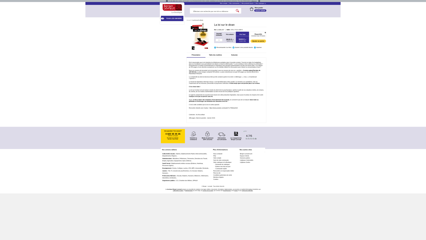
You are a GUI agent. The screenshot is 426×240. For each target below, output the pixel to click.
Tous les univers (174, 18)
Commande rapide (221, 168)
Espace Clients (244, 156)
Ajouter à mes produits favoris (244, 47)
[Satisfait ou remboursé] (193, 133)
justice (236, 190)
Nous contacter (217, 154)
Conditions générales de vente (222, 175)
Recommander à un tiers (224, 47)
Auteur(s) (234, 55)
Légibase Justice (245, 162)
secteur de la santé (208, 190)
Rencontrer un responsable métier (223, 171)
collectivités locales (178, 190)
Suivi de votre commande (221, 160)
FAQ (214, 156)
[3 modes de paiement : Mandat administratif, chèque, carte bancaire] (207, 133)
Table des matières (215, 55)
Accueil (189, 20)
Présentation (196, 55)
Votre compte (217, 158)
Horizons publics (245, 158)
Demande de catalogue (222, 164)
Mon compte (223, 3)
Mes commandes (234, 3)
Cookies (215, 179)
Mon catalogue (259, 3)
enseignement (227, 190)
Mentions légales (218, 177)
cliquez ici (253, 1)
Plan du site (216, 173)
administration (189, 190)
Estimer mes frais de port (222, 166)
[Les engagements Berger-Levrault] (236, 133)
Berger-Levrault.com (246, 154)
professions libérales (247, 190)
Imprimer (259, 47)
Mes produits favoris (248, 3)
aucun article (260, 10)
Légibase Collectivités (246, 160)
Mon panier (259, 8)
